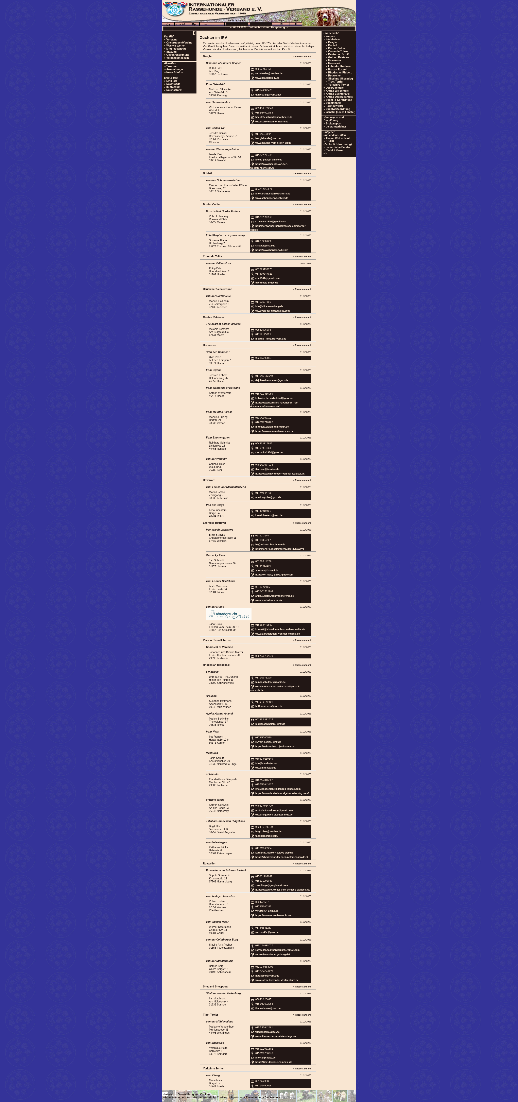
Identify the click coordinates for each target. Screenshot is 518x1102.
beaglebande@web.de (268, 138)
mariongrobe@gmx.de (268, 497)
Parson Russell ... (339, 69)
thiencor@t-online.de (267, 469)
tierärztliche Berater (338, 147)
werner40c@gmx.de (267, 932)
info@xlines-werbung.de (269, 306)
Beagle (332, 42)
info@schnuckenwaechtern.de (272, 193)
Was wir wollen (175, 45)
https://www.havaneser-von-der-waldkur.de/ (280, 473)
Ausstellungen (175, 69)
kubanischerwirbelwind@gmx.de (274, 398)
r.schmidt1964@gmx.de (269, 452)
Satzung (171, 51)
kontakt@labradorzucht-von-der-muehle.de (280, 629)
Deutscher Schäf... (339, 54)
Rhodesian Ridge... (340, 72)
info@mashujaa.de (266, 763)
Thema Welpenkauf (338, 138)
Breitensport (333, 123)
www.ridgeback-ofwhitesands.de (274, 814)
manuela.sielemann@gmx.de (272, 426)
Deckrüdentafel (335, 87)
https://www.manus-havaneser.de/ (274, 431)
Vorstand (171, 39)
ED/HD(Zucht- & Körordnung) (338, 143)
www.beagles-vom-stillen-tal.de (273, 142)
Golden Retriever (338, 57)
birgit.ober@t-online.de (268, 831)
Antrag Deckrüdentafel (339, 96)
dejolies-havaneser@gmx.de (271, 380)
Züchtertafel (333, 39)
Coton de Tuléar (338, 51)
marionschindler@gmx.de (270, 724)
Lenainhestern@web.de (268, 515)
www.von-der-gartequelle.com (272, 310)
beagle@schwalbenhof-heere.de (273, 117)
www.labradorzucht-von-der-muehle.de (277, 633)
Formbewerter (334, 105)
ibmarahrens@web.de (268, 1008)
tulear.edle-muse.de (266, 282)
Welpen (330, 36)
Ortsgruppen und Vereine (276, 27)
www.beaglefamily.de (267, 77)
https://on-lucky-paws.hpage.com (274, 574)
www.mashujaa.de (265, 767)
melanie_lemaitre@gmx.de (270, 338)
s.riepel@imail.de (265, 245)
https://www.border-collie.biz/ (271, 250)
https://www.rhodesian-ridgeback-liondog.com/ (282, 793)
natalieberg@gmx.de (267, 976)
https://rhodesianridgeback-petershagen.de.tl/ (281, 857)
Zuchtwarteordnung (338, 108)
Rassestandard (303, 56)
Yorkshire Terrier (338, 84)
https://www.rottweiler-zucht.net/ (273, 915)
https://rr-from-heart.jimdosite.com (275, 746)
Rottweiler (334, 75)
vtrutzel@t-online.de (266, 911)
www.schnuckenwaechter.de (271, 198)
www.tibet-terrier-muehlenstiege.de (275, 1036)
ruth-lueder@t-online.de (268, 73)
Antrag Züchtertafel (338, 93)
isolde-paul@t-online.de (268, 159)
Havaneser (334, 60)
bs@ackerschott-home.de (270, 544)
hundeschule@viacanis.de (270, 682)
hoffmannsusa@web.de (268, 706)
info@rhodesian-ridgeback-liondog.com (278, 789)
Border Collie (336, 48)
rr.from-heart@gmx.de (268, 742)
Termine (171, 66)
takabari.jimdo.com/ (266, 835)
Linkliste (171, 80)
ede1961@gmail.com (267, 278)
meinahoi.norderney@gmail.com (274, 810)
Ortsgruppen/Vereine (179, 42)
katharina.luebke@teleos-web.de (274, 852)
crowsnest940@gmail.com (270, 221)
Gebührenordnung (177, 54)
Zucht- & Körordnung (339, 99)
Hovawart (334, 63)
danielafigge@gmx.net (268, 94)
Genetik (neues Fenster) (340, 112)
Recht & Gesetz (335, 150)
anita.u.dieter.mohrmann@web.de (274, 596)
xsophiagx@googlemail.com (271, 885)
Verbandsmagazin (177, 57)
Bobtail (332, 45)
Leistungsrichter (336, 126)
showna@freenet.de (266, 570)
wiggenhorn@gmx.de (267, 1032)
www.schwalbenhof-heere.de (271, 121)
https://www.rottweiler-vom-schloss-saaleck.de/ (282, 889)
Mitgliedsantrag (176, 48)
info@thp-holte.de (265, 1057)
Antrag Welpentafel (337, 90)
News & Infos (174, 72)
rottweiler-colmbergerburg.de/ (272, 954)
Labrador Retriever (339, 66)
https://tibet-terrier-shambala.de (273, 1062)
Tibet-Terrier (335, 81)
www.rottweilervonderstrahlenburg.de (277, 980)
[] (194, 33)
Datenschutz (174, 89)
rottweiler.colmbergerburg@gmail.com (277, 950)
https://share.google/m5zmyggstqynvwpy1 (279, 549)
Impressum (173, 86)
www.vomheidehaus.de (268, 600)
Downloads (173, 83)
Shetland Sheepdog (340, 78)
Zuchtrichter (333, 102)
